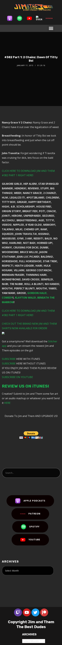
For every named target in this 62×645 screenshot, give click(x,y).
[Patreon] (51, 18)
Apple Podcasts (34, 500)
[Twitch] (18, 612)
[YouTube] (31, 18)
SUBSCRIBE (9, 359)
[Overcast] (41, 18)
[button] (51, 28)
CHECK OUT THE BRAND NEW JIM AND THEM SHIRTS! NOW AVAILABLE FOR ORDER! (29, 326)
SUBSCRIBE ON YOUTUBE (17, 377)
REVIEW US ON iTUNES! (25, 386)
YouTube (34, 539)
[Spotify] (21, 18)
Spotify (34, 526)
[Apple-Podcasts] (11, 18)
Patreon (34, 513)
